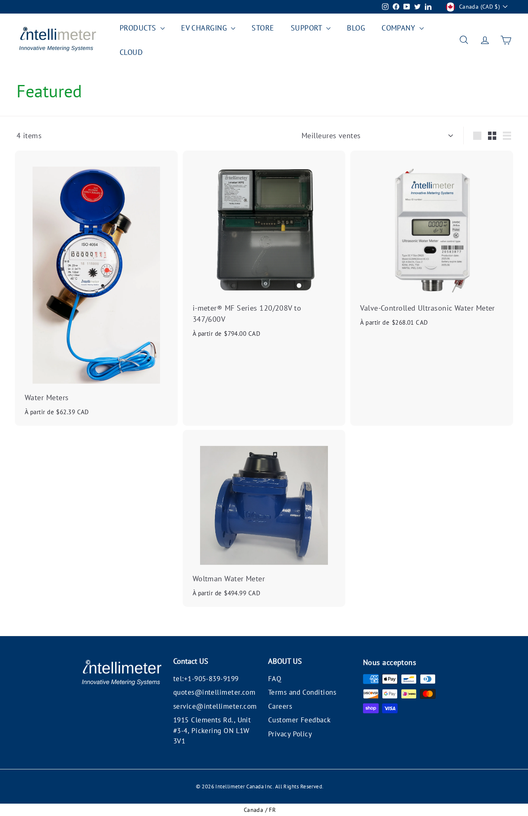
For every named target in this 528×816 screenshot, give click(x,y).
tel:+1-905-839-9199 (206, 678)
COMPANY (399, 28)
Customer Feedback (299, 719)
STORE (263, 28)
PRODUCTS (139, 28)
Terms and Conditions (302, 692)
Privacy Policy (290, 733)
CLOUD (131, 52)
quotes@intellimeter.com (214, 692)
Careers (280, 706)
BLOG (356, 28)
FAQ (274, 678)
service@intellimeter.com (215, 706)
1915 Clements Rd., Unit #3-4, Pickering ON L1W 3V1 (212, 730)
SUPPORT (308, 28)
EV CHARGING (205, 28)
